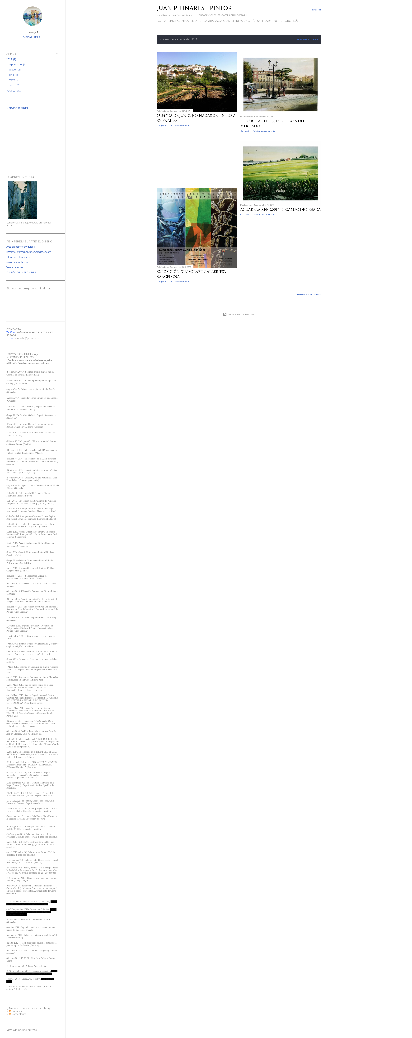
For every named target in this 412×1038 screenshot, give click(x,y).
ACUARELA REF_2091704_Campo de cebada (280, 209)
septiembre (17, 64)
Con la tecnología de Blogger (241, 314)
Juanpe (32, 31)
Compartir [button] (162, 125)
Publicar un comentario (180, 125)
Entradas (16, 1011)
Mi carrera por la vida (198, 20)
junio (13, 74)
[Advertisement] (197, 157)
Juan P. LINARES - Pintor (194, 9)
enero (14, 85)
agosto (14, 69)
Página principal (168, 20)
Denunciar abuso (17, 107)
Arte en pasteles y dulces (20, 246)
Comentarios (18, 1014)
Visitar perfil (32, 37)
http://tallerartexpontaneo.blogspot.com (28, 251)
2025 (10, 59)
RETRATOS (285, 20)
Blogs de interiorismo (18, 257)
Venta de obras (14, 267)
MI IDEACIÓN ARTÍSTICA (246, 20)
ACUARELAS (222, 20)
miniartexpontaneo (17, 262)
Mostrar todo (307, 39)
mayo (14, 80)
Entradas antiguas (309, 294)
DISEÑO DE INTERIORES (21, 272)
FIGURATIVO (269, 20)
